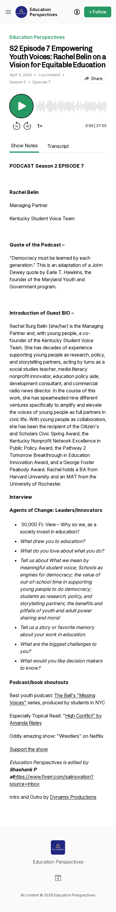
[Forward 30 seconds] (27, 126)
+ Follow (97, 11)
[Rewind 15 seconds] (16, 126)
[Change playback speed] (40, 126)
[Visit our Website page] (58, 878)
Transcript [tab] (58, 146)
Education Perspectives (43, 12)
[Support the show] (77, 12)
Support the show (29, 749)
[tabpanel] (58, 484)
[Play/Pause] (21, 106)
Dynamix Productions (73, 797)
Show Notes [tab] (24, 146)
